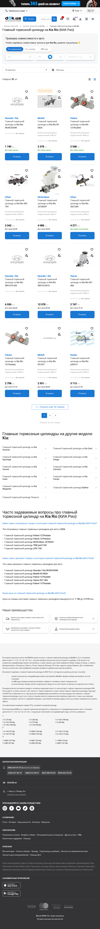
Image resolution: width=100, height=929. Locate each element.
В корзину (17, 157)
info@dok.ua (12, 782)
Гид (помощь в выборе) (49, 851)
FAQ (79, 835)
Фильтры (75, 70)
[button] (29, 19)
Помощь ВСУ (35, 855)
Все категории (8, 851)
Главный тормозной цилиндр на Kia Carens (19, 468)
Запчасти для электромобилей (15, 855)
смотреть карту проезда (16, 795)
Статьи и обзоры (23, 851)
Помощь (27, 838)
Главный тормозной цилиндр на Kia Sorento (19, 448)
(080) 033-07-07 (14, 768)
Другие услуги (70, 835)
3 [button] (55, 415)
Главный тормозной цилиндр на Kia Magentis (19, 487)
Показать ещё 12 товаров (52, 407)
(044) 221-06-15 (15, 773)
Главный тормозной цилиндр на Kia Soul (72, 448)
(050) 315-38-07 (32, 773)
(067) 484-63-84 (48, 773)
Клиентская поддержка (12, 838)
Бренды (35, 851)
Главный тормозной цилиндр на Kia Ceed (19, 477)
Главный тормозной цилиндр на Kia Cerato (70, 477)
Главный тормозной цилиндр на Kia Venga (70, 458)
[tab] (20, 57)
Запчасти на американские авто (74, 851)
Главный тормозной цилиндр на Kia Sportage (19, 458)
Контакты (36, 822)
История (12, 822)
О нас (4, 822)
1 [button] (44, 415)
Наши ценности (24, 822)
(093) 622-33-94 (64, 773)
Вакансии (46, 822)
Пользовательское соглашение (50, 835)
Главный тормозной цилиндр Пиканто (20, 497)
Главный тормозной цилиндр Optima (70, 487)
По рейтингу (10, 70)
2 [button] (49, 415)
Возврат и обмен (28, 835)
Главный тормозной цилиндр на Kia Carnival (70, 468)
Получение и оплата (11, 835)
